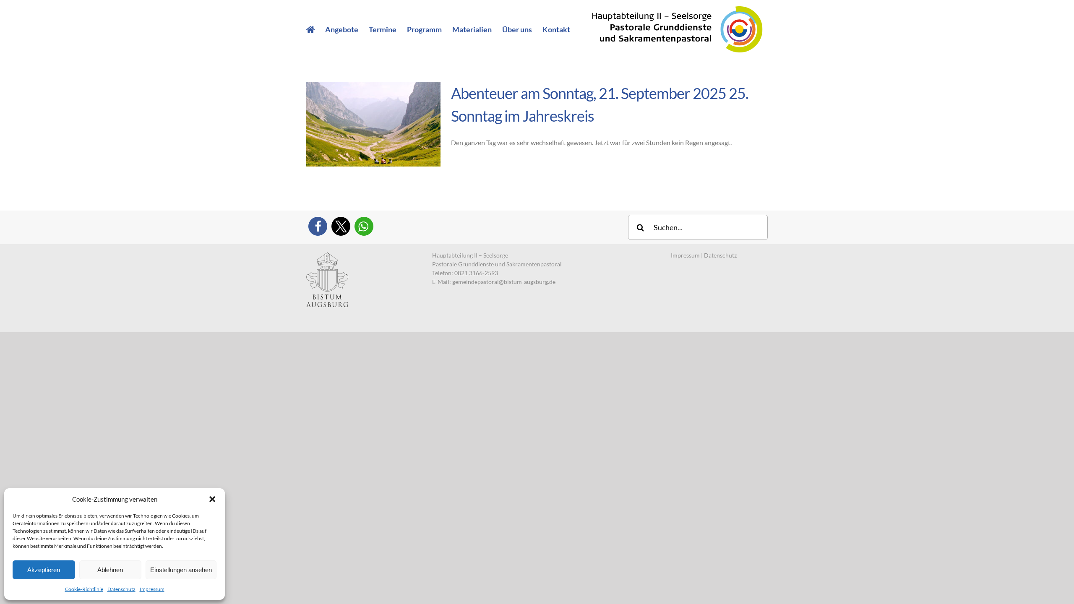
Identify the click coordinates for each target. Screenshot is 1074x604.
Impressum (152, 589)
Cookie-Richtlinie (84, 589)
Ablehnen (110, 569)
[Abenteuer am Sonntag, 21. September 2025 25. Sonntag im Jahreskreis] (373, 124)
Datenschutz (121, 589)
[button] (212, 499)
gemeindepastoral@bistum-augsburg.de (503, 281)
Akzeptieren (43, 569)
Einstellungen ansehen (181, 569)
